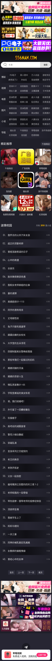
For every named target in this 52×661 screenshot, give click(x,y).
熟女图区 (35, 113)
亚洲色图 (24, 108)
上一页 (21, 572)
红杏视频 (13, 135)
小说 (3, 121)
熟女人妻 (13, 90)
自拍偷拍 (24, 86)
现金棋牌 (35, 79)
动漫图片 (46, 108)
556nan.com (26, 58)
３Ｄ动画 (46, 86)
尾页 (40, 572)
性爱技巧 (46, 124)
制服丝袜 (13, 102)
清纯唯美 (24, 113)
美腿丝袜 (13, 113)
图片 (3, 110)
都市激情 (13, 119)
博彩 (3, 77)
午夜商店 (24, 130)
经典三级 (24, 102)
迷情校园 (13, 124)
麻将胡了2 (12, 79)
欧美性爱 (46, 97)
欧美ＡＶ (35, 86)
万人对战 (35, 75)
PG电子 (13, 75)
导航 (3, 132)
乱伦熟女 (35, 102)
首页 (12, 572)
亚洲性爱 (13, 97)
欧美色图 (35, 108)
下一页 (31, 572)
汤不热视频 (46, 130)
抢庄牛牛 (46, 79)
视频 (3, 88)
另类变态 (46, 102)
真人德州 (24, 75)
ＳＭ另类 (46, 90)
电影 (3, 99)
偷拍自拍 (24, 97)
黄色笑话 (35, 124)
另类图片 (46, 113)
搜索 (46, 64)
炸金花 (24, 79)
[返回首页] (48, 655)
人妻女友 (35, 119)
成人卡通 (35, 97)
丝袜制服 (24, 90)
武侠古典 (46, 119)
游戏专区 (46, 75)
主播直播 (35, 90)
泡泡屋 (24, 135)
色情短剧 (35, 135)
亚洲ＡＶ (13, 86)
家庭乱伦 (24, 119)
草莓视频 (35, 130)
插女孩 (13, 130)
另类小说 (24, 124)
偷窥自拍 (13, 108)
